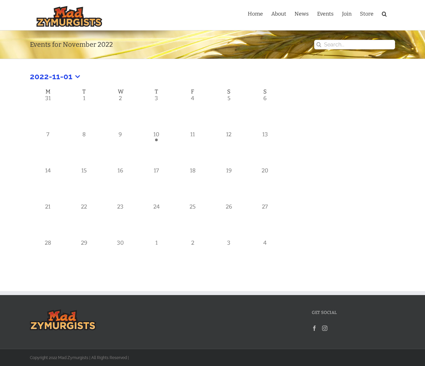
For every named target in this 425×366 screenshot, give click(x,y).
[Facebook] (314, 328)
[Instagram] (324, 328)
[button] (384, 13)
